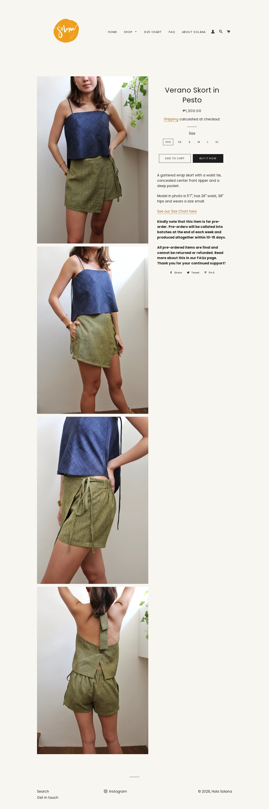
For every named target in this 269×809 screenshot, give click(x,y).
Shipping (171, 119)
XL (217, 142)
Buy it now (207, 158)
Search (43, 791)
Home (112, 32)
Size (192, 133)
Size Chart (153, 32)
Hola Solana (222, 791)
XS (180, 142)
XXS (168, 142)
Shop (129, 32)
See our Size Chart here (177, 211)
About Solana (194, 32)
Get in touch (47, 797)
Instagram (117, 791)
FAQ (172, 32)
